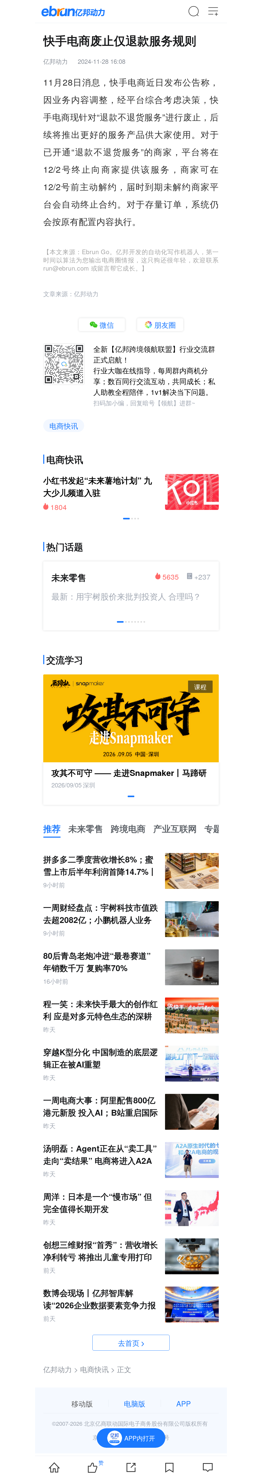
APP (183, 1403)
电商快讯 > (97, 1369)
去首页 (128, 1343)
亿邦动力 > (60, 1369)
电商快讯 (63, 425)
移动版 (82, 1403)
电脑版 (134, 1403)
